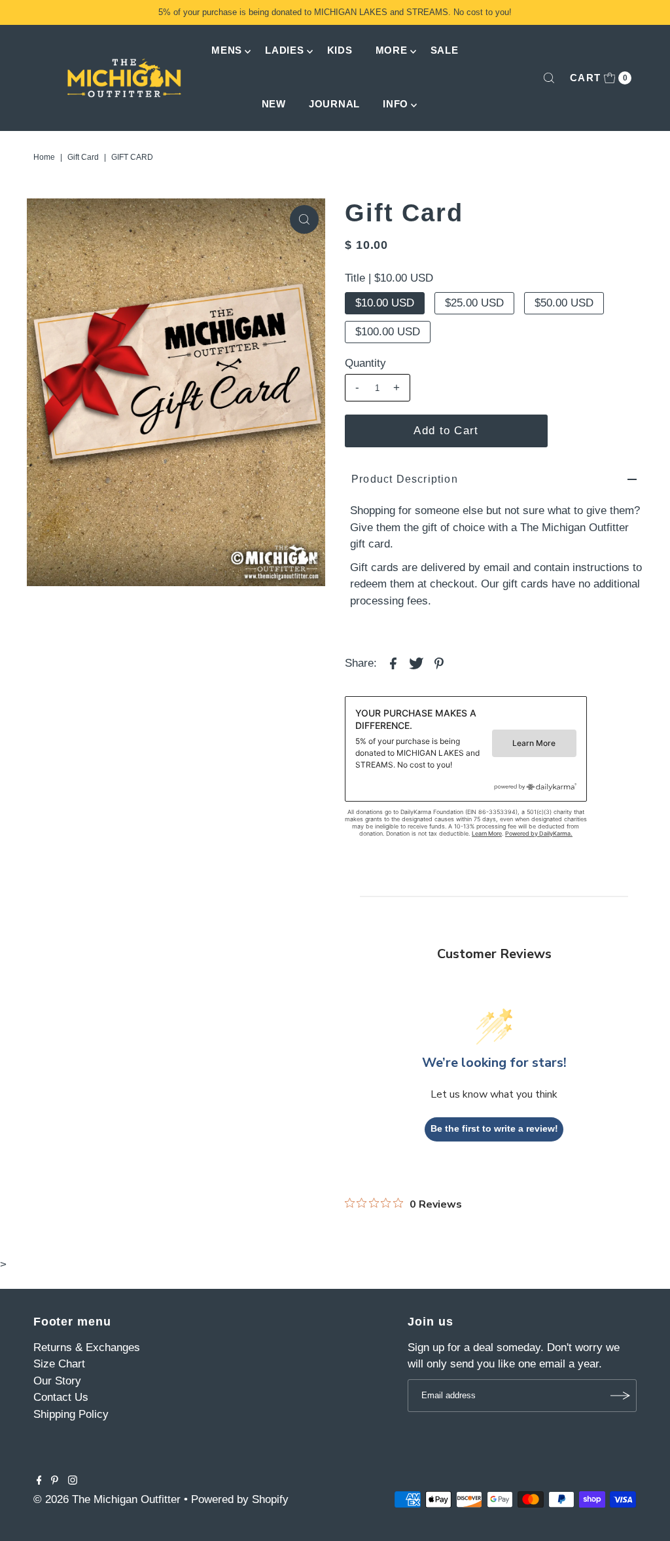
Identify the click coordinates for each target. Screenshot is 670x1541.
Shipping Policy (71, 1414)
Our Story (57, 1381)
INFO (395, 103)
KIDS (340, 50)
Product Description (404, 479)
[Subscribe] (620, 1395)
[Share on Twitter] (416, 663)
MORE (392, 50)
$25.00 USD (474, 303)
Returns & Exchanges (86, 1347)
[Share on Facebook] (393, 663)
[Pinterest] (54, 1481)
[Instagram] (72, 1481)
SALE (445, 50)
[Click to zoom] (304, 219)
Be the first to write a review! (494, 1128)
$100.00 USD (387, 331)
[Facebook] (39, 1481)
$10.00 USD (384, 303)
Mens (226, 50)
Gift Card (83, 157)
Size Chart (59, 1364)
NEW (274, 103)
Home (44, 157)
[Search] (549, 78)
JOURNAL (334, 103)
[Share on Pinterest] (439, 663)
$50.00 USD (564, 303)
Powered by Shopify (240, 1499)
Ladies (284, 50)
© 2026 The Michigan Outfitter (107, 1499)
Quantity (365, 363)
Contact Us (60, 1397)
